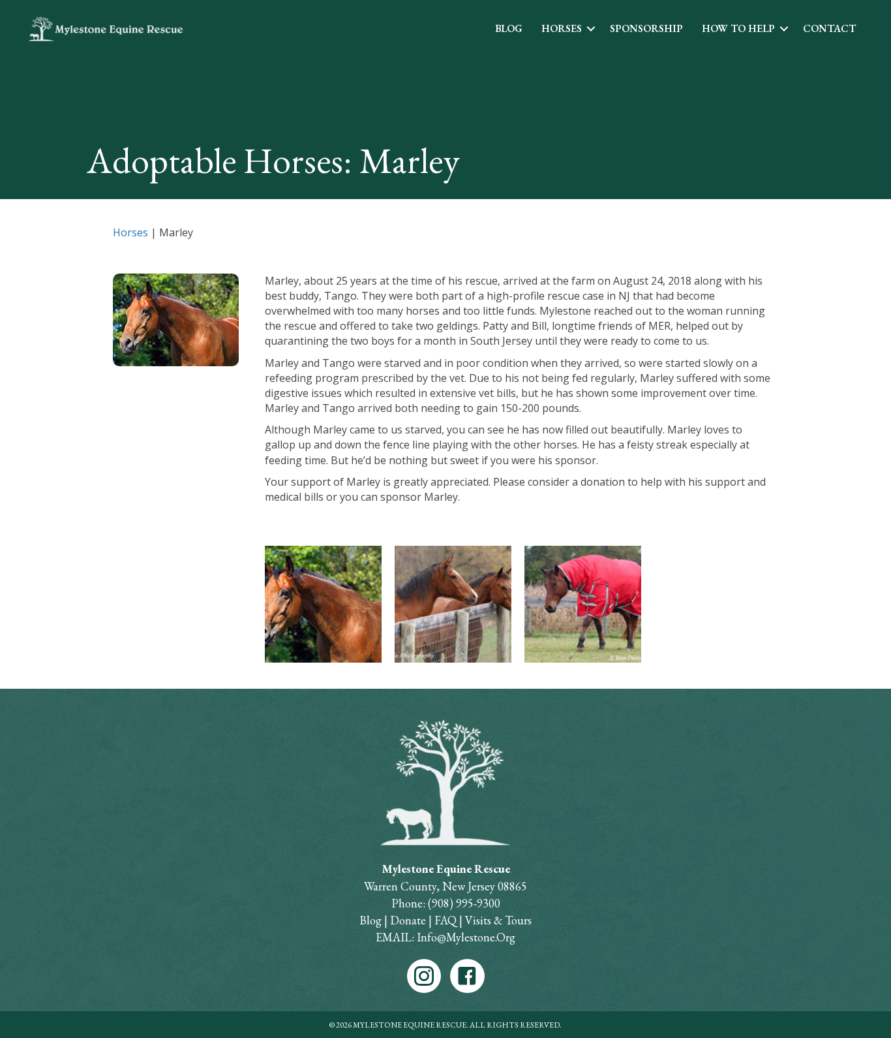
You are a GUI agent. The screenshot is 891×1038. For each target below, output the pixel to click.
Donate (408, 920)
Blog (508, 28)
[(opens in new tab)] (445, 781)
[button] (591, 28)
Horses (561, 28)
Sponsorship (646, 28)
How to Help (738, 28)
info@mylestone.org (464, 937)
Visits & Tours (498, 920)
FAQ (445, 920)
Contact (829, 28)
